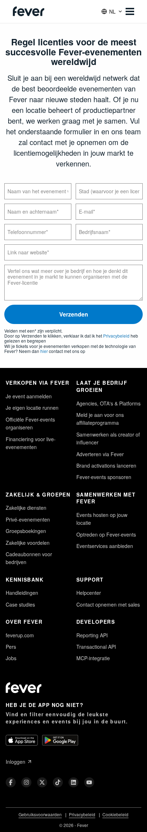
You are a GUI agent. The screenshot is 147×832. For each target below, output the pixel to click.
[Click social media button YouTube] (89, 782)
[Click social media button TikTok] (58, 782)
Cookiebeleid (115, 814)
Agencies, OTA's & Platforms (108, 403)
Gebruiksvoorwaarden (40, 814)
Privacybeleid (116, 336)
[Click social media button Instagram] (26, 782)
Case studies (20, 604)
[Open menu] (130, 11)
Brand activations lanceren (106, 465)
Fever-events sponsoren (103, 476)
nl (112, 11)
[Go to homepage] (28, 11)
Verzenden (73, 314)
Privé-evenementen (28, 519)
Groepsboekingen (26, 530)
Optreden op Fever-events (106, 534)
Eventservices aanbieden (104, 545)
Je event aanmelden (29, 396)
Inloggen (15, 761)
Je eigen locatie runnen (32, 407)
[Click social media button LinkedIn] (73, 782)
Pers (11, 646)
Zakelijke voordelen (28, 542)
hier (44, 351)
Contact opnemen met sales (108, 604)
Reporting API (92, 635)
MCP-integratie (93, 658)
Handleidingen (22, 592)
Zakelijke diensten (26, 507)
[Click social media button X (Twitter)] (42, 782)
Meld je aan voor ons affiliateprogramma (100, 418)
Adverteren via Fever (100, 454)
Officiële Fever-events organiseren (30, 423)
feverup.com (20, 635)
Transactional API (96, 646)
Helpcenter (88, 592)
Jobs (11, 658)
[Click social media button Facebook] (11, 782)
